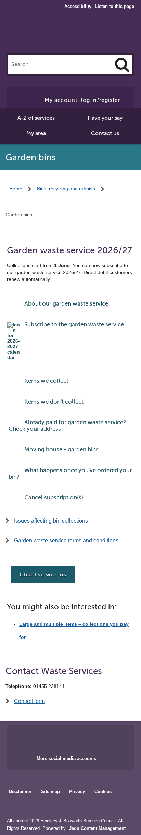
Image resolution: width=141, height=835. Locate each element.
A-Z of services (36, 118)
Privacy (77, 791)
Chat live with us (43, 575)
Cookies (103, 791)
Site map (50, 791)
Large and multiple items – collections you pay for (74, 630)
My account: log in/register (82, 100)
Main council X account (78, 738)
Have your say (105, 118)
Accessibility (77, 6)
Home (15, 188)
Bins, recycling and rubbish (66, 188)
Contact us (105, 133)
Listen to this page (114, 6)
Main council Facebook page (56, 738)
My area (36, 133)
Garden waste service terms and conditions (66, 541)
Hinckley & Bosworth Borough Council (70, 33)
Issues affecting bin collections (51, 521)
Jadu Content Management (97, 828)
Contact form (29, 701)
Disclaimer (20, 791)
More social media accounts (66, 758)
